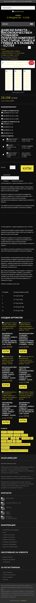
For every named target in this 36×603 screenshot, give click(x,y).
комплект (4, 438)
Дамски (4, 432)
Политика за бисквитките (10, 542)
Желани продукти (8, 577)
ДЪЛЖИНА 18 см (8, 127)
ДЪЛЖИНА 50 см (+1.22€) (10, 113)
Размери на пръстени (9, 539)
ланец (13, 438)
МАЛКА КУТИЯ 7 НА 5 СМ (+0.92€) (27, 140)
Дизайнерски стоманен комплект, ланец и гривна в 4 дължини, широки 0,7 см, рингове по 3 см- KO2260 (26, 408)
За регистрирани (7, 572)
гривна (4, 441)
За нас (4, 532)
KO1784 (19, 441)
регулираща (25, 438)
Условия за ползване (9, 537)
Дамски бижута (18, 432)
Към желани (6, 175)
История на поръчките (9, 574)
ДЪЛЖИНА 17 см (8, 124)
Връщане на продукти (9, 559)
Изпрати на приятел (17, 181)
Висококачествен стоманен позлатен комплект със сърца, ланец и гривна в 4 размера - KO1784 (12, 53)
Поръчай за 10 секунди (10, 178)
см (17, 438)
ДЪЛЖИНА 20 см (8, 133)
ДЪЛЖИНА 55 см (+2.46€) (10, 116)
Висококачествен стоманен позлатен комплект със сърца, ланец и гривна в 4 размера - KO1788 (9, 372)
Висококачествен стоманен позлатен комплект (16, 444)
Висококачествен (7, 435)
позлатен (24, 435)
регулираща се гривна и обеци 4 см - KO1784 (14, 450)
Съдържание (6, 562)
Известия (5, 579)
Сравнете (6, 181)
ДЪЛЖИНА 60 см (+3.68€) (11, 119)
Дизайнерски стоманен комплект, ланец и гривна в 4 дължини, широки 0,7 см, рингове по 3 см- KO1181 (9, 339)
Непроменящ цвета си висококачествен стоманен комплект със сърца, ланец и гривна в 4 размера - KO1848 (9, 409)
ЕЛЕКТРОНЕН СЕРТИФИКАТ (11, 530)
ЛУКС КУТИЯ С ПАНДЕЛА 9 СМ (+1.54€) (26, 155)
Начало (3, 49)
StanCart (23, 600)
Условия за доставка (8, 535)
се (31, 438)
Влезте (14, 1)
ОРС (2, 589)
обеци (9, 441)
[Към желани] (11, 329)
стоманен (17, 435)
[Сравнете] (14, 329)
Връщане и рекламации (9, 544)
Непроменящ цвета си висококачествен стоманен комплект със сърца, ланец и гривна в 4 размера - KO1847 (26, 373)
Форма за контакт (8, 557)
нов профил (28, 1)
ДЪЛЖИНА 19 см (8, 130)
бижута (10, 432)
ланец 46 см (5, 447)
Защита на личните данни (10, 546)
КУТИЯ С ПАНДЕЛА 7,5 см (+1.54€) (27, 147)
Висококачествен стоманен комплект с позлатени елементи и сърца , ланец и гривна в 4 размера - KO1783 (26, 339)
